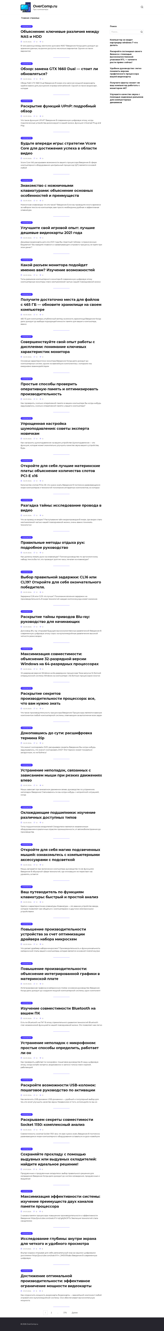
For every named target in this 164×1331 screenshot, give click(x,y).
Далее (75, 1313)
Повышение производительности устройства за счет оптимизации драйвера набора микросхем (53, 934)
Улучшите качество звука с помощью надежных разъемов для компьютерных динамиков (126, 98)
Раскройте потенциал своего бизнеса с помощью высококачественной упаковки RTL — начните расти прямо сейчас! (126, 57)
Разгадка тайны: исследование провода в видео (61, 508)
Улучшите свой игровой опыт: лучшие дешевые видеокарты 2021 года (58, 230)
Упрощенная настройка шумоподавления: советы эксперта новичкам (55, 428)
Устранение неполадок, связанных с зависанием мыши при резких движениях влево (61, 775)
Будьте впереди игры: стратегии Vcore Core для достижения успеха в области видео (59, 148)
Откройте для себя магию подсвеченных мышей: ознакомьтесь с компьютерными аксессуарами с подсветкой (60, 855)
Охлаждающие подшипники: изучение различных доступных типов (58, 815)
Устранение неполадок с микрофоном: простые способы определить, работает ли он (60, 1048)
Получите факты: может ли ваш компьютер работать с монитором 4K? (125, 85)
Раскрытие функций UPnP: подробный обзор (58, 108)
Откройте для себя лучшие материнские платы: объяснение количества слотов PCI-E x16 (60, 471)
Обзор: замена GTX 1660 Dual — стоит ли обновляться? (59, 71)
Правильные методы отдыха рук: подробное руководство (53, 545)
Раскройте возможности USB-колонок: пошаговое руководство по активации (58, 1087)
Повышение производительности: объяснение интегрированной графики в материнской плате (60, 974)
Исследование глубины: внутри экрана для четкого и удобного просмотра (58, 1241)
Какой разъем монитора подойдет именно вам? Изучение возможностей (58, 267)
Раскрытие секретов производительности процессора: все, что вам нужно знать (58, 698)
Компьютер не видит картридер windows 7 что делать (124, 42)
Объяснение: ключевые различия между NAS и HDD (60, 34)
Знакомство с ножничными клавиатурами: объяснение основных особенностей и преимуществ (57, 190)
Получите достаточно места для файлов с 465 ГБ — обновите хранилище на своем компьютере (61, 304)
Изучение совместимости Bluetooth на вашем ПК (58, 1010)
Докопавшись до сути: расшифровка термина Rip (56, 735)
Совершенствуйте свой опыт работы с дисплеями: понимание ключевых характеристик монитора (58, 347)
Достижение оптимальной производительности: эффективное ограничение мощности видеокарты (56, 1281)
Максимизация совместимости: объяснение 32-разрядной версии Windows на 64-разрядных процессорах (60, 659)
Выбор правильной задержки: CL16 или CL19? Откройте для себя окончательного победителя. (61, 582)
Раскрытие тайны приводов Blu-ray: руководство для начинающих (55, 619)
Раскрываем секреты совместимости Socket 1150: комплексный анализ (57, 1122)
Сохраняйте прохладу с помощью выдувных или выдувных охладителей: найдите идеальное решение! (58, 1159)
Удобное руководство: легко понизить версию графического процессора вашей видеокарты (125, 72)
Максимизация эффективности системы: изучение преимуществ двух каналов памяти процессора (60, 1201)
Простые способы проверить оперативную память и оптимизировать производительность (59, 389)
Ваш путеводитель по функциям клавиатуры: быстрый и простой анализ (59, 894)
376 (65, 1313)
